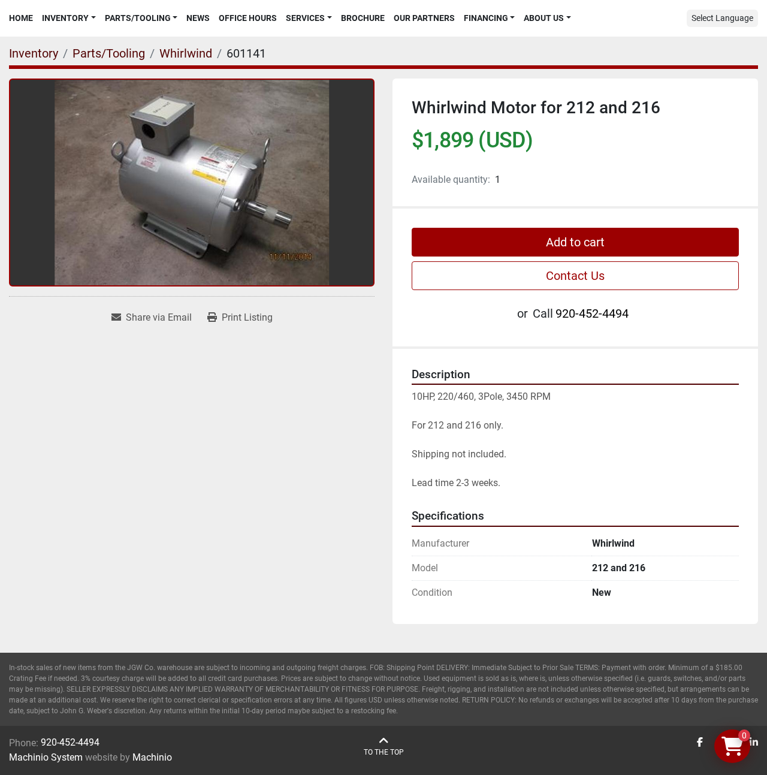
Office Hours (248, 18)
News (198, 18)
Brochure (363, 18)
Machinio (152, 757)
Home (21, 18)
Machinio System (46, 757)
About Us (544, 18)
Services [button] (305, 18)
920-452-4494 (592, 313)
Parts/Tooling (138, 18)
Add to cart (575, 242)
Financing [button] (486, 18)
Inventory (65, 18)
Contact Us (575, 276)
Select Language (722, 18)
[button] (69, 18)
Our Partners (424, 18)
